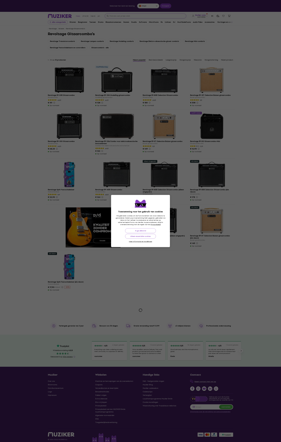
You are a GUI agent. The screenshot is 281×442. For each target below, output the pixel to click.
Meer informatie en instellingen (140, 241)
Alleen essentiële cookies (140, 236)
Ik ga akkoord (140, 230)
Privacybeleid (156, 224)
